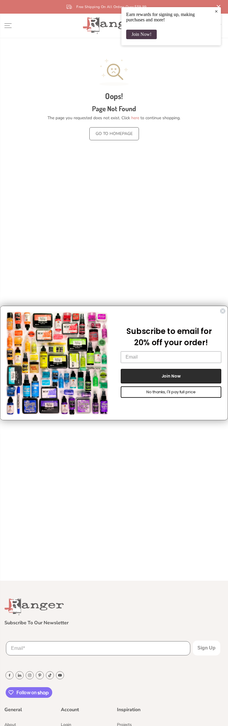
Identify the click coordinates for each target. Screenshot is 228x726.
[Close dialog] (223, 311)
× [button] (216, 11)
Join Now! (141, 34)
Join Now (171, 376)
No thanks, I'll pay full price (170, 392)
